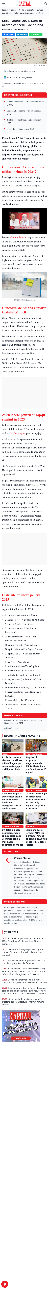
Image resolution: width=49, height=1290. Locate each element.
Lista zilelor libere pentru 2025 (20, 128)
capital (15, 720)
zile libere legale (17, 433)
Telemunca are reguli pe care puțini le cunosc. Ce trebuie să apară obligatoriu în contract (22, 952)
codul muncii (24, 720)
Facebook (9, 34)
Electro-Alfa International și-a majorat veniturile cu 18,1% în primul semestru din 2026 (24, 981)
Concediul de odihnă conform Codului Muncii (24, 112)
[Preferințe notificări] (4, 1284)
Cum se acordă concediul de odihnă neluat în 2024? (25, 103)
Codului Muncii (18, 237)
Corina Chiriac (18, 83)
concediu (34, 720)
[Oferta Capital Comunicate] (24, 1026)
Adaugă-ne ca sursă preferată (21, 71)
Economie (31, 827)
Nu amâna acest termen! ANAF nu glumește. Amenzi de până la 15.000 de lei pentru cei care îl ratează (36, 837)
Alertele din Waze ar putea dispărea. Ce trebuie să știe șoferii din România (23, 962)
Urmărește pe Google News (20, 77)
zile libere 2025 (16, 723)
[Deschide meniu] (3, 3)
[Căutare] (45, 3)
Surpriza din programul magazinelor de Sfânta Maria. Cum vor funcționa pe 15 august (36, 765)
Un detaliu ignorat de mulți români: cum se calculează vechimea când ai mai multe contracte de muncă (12, 837)
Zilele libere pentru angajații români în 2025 (24, 121)
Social (16, 728)
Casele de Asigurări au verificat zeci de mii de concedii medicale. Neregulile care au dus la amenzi (12, 801)
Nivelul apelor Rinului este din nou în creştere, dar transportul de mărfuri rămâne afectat (23, 1002)
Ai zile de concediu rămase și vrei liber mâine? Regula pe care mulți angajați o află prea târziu (12, 763)
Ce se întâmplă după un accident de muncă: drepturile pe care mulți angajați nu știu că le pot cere (36, 801)
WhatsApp (37, 34)
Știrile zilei (11, 932)
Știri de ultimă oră (34, 754)
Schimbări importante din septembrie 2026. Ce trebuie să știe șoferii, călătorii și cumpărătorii (22, 941)
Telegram (23, 34)
